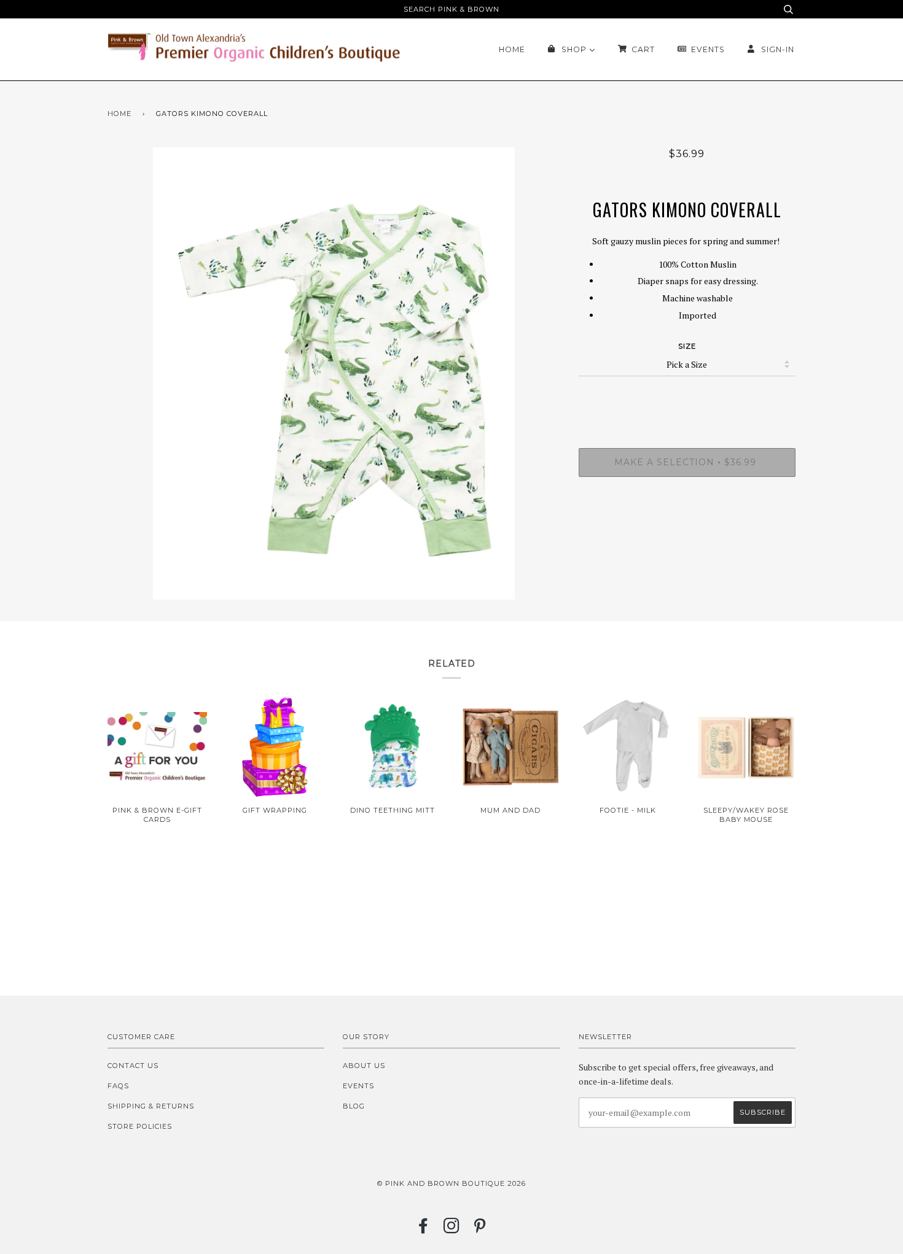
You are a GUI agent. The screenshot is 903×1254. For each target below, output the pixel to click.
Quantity (687, 398)
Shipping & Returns (151, 1106)
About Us (364, 1065)
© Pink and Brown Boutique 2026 (451, 1183)
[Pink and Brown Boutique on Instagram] (452, 1229)
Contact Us (133, 1065)
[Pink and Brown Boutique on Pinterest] (480, 1229)
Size (687, 346)
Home (119, 113)
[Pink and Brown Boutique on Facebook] (423, 1229)
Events (358, 1086)
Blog (354, 1106)
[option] (334, 373)
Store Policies (140, 1126)
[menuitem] (512, 49)
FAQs (118, 1086)
